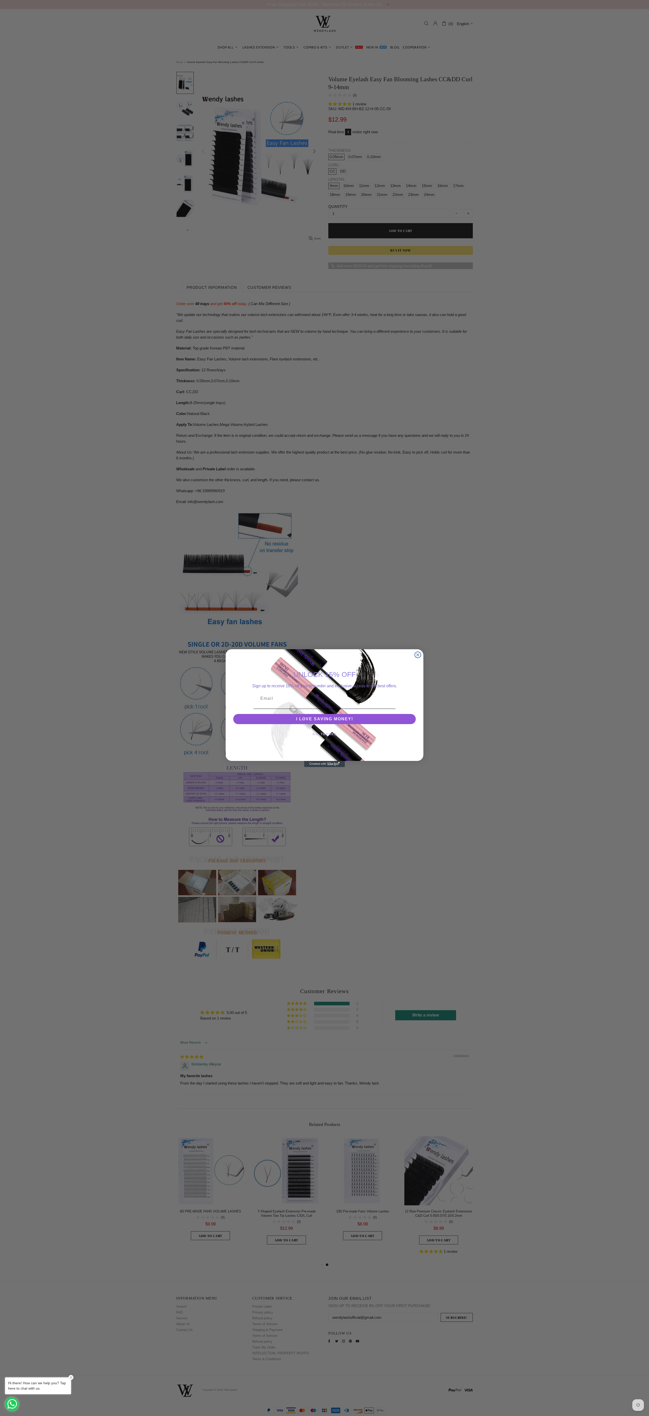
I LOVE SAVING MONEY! (324, 719)
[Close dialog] (418, 655)
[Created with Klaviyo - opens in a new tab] (324, 764)
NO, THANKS (325, 734)
